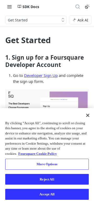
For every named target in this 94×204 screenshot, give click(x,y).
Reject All (47, 179)
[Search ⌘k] (77, 6)
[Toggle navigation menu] (9, 6)
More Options (47, 164)
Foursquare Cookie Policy (37, 154)
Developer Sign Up (41, 75)
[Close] (87, 115)
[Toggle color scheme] (87, 6)
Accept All (47, 194)
